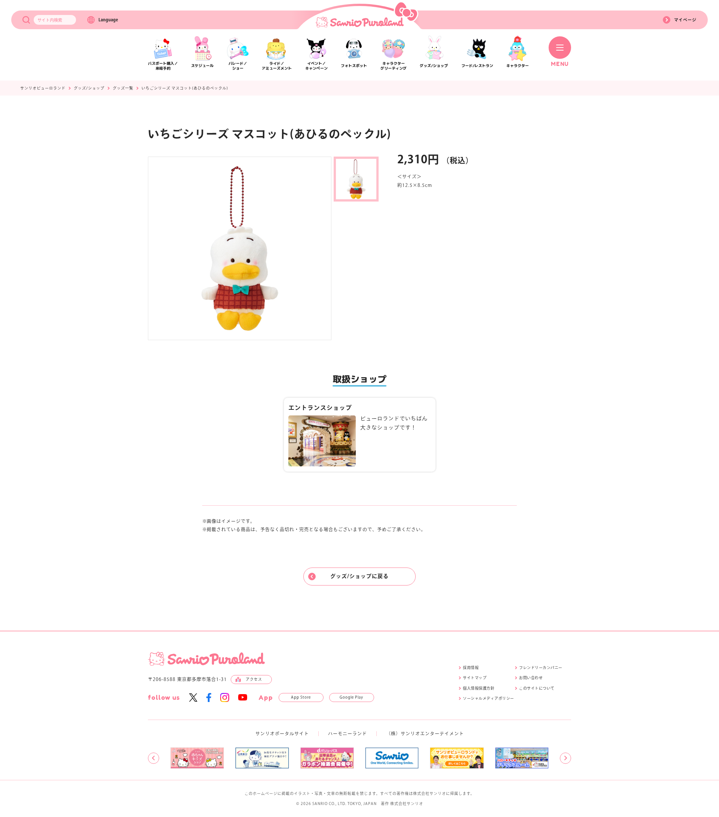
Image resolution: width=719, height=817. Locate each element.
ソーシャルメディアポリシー (488, 698)
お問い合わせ (531, 678)
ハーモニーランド (347, 733)
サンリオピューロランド (43, 88)
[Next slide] (565, 758)
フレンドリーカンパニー (540, 667)
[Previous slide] (153, 758)
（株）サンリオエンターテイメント (425, 733)
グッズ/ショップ (89, 88)
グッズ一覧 (123, 88)
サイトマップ (474, 678)
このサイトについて (537, 688)
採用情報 (471, 667)
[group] (197, 757)
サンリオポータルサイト (282, 733)
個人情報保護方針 (478, 688)
